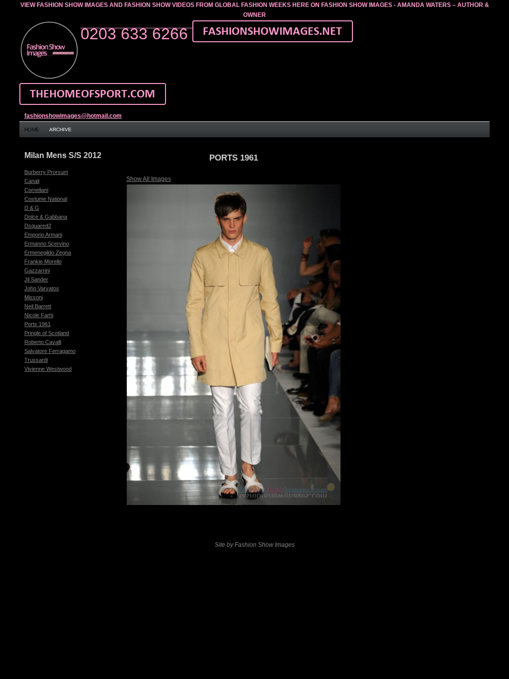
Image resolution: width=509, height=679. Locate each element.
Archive (60, 129)
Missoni (33, 297)
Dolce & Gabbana (45, 217)
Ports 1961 (37, 324)
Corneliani (36, 190)
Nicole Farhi (38, 315)
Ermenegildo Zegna (47, 252)
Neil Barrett (37, 306)
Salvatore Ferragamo (50, 351)
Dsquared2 (37, 226)
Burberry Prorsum (46, 172)
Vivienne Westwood (48, 369)
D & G (31, 208)
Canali (31, 181)
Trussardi (36, 360)
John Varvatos (41, 288)
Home (31, 129)
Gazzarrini (37, 270)
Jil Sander (36, 279)
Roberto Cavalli (42, 342)
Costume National (45, 199)
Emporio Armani (43, 235)
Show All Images (148, 178)
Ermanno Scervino (46, 244)
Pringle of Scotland (46, 333)
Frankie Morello (43, 261)
